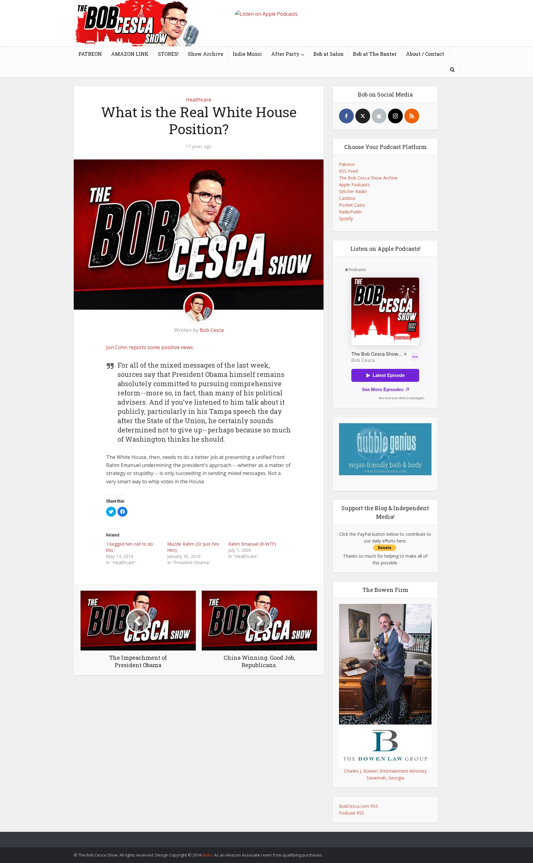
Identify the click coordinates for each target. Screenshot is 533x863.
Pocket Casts (352, 205)
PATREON (90, 54)
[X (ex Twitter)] (362, 116)
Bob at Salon (328, 54)
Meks (207, 855)
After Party (285, 54)
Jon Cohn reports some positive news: (150, 347)
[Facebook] (346, 116)
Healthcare (198, 99)
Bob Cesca (212, 330)
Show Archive (205, 54)
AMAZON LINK (130, 54)
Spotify (346, 218)
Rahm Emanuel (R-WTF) (252, 544)
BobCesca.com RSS (358, 806)
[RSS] (411, 116)
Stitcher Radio (353, 191)
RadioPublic (350, 212)
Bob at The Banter (375, 54)
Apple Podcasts (354, 185)
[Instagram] (395, 116)
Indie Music (247, 54)
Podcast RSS (351, 813)
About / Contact (425, 54)
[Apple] (379, 116)
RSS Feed (348, 171)
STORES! (168, 54)
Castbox (347, 198)
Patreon (347, 164)
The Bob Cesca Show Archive (368, 178)
